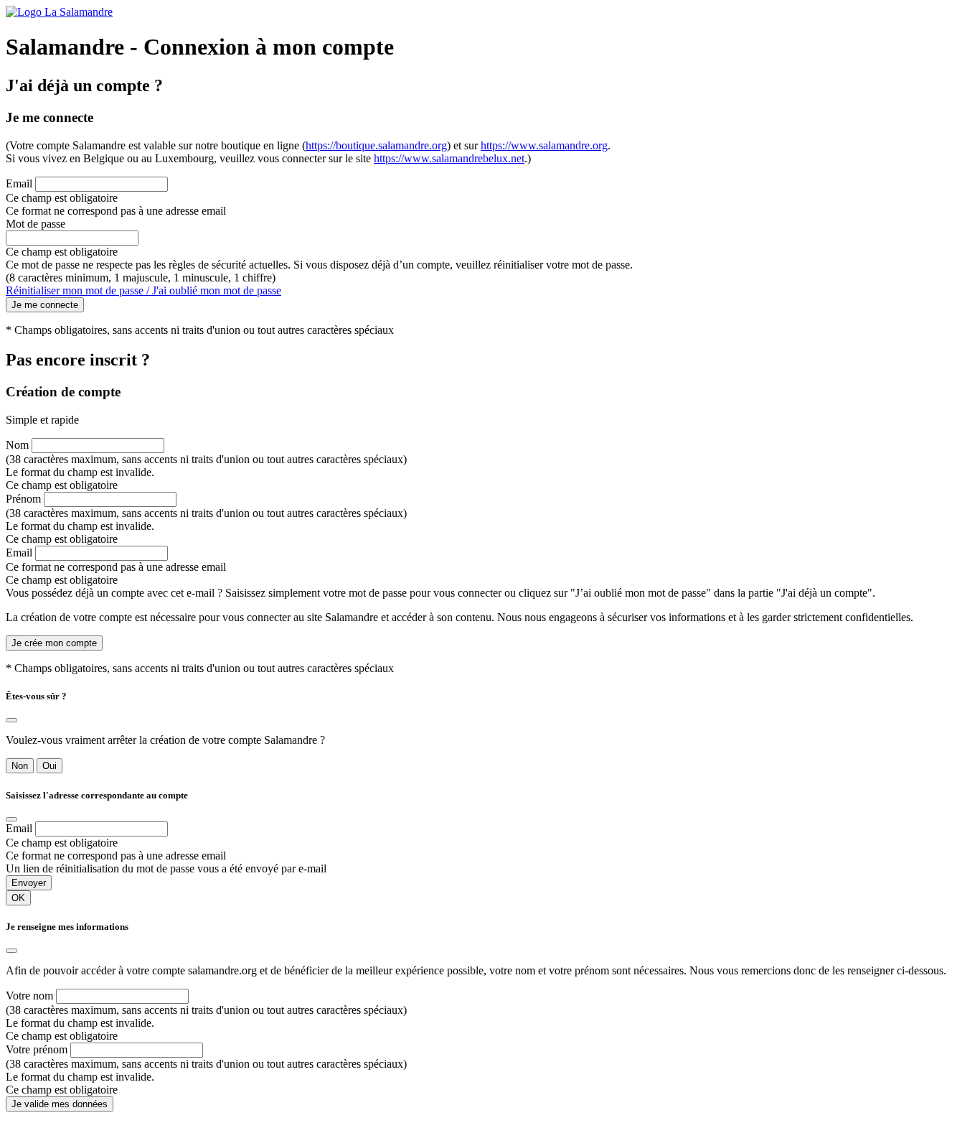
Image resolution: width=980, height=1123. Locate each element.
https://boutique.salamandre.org (376, 145)
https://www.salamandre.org (544, 145)
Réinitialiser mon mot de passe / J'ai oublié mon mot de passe (143, 290)
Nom (17, 445)
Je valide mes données (59, 1104)
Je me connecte (44, 304)
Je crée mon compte (54, 643)
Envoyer (28, 882)
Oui (49, 765)
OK (18, 898)
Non (19, 765)
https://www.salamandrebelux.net (449, 158)
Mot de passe (35, 224)
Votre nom (29, 995)
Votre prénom (36, 1049)
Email (19, 183)
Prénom (23, 499)
